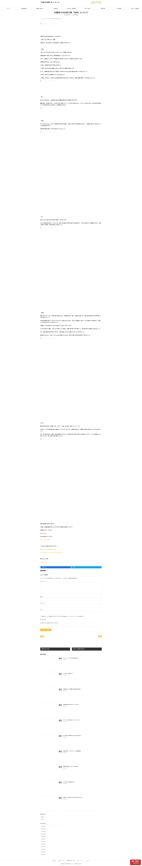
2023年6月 (43, 846)
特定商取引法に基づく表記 (71, 860)
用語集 (42, 817)
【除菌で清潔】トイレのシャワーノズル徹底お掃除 (72, 751)
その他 (47, 570)
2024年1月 (43, 828)
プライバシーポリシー (80, 860)
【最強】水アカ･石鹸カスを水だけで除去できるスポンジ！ (73, 797)
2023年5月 (43, 849)
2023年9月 (43, 839)
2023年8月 (43, 841)
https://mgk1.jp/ (43, 562)
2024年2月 (43, 826)
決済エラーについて (61, 860)
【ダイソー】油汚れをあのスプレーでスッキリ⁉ (71, 720)
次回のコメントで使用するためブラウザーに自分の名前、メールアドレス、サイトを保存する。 (63, 616)
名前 (41, 596)
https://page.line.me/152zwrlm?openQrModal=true (51, 552)
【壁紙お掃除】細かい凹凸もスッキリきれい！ (71, 704)
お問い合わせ (54, 860)
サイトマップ (88, 860)
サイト (41, 609)
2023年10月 (43, 836)
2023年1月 (43, 851)
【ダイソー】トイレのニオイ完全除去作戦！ (70, 658)
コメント (42, 581)
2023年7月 (43, 844)
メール (42, 603)
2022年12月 (43, 854)
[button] (135, 862)
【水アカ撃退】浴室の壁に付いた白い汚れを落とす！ (72, 735)
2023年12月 (43, 831)
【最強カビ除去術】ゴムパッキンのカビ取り (70, 766)
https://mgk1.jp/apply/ (45, 539)
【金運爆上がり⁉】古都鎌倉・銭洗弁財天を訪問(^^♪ (72, 689)
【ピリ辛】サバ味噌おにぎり (68, 673)
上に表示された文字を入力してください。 (49, 622)
